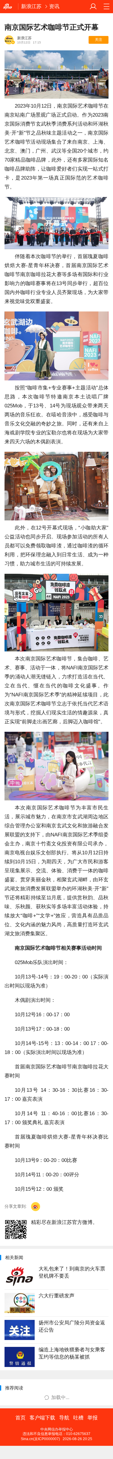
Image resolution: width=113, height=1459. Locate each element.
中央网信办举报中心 (56, 1429)
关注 (98, 39)
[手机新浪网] (9, 6)
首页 (20, 1418)
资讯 (54, 6)
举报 (92, 1418)
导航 (64, 1418)
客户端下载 (42, 1418)
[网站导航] (106, 6)
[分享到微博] (35, 1206)
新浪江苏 (31, 6)
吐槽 (78, 1418)
